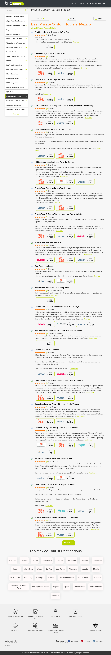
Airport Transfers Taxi (15, 616)
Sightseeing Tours (12, 30)
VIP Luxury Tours (12, 83)
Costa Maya (47, 560)
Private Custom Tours (13, 96)
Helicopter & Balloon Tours (15, 101)
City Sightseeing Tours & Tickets (55, 632)
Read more (77, 42)
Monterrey (28, 577)
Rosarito (97, 577)
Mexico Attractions (15, 16)
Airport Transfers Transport (15, 21)
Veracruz (55, 596)
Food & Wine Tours (12, 52)
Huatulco (16, 569)
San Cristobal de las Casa (18, 587)
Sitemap (8, 645)
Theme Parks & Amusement (15, 43)
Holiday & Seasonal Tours (15, 87)
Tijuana (66, 587)
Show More (16, 114)
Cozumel (59, 560)
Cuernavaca (71, 560)
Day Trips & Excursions (14, 65)
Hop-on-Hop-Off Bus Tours (35, 617)
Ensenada (84, 560)
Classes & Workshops (13, 105)
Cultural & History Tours (14, 69)
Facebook (74, 641)
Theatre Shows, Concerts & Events (15, 59)
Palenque (39, 577)
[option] (45, 47)
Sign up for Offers (98, 3)
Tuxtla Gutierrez (95, 587)
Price (72, 18)
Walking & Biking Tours (14, 47)
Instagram (99, 641)
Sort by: (39, 18)
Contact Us (83, 3)
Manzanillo (73, 569)
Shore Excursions (12, 74)
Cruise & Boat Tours (13, 34)
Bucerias (24, 560)
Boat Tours (55, 616)
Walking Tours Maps (35, 630)
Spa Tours (9, 91)
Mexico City (15, 577)
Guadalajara (97, 560)
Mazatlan (85, 569)
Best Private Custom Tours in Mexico (61, 24)
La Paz (49, 569)
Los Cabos (60, 569)
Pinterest (87, 641)
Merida (96, 569)
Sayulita (56, 587)
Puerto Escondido (67, 577)
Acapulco (12, 560)
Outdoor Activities (12, 78)
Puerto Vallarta (83, 577)
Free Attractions (96, 630)
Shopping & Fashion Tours (15, 109)
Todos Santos (79, 587)
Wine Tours (15, 630)
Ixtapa (39, 569)
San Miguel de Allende (40, 587)
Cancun (35, 560)
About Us (72, 3)
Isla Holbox (28, 569)
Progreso (51, 577)
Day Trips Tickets (75, 616)
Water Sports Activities (14, 38)
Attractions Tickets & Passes (15, 25)
